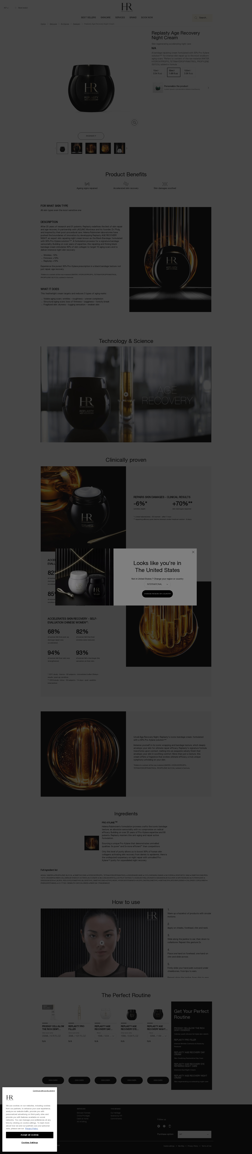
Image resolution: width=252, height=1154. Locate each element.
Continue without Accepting (44, 1091)
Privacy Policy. (31, 1129)
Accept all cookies (30, 1135)
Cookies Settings (29, 1143)
